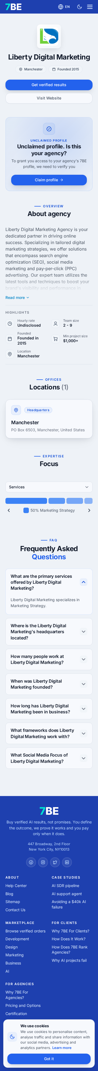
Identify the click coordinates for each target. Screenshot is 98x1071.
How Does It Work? (68, 938)
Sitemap (12, 901)
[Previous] (8, 510)
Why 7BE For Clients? (70, 931)
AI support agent (67, 893)
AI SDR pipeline (65, 885)
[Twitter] (55, 862)
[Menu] (90, 7)
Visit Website (49, 98)
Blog (9, 893)
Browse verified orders (25, 931)
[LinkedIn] (67, 862)
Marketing (14, 955)
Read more (15, 297)
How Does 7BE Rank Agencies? (70, 950)
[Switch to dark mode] (79, 7)
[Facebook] (31, 862)
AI (7, 971)
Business (13, 963)
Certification (16, 1013)
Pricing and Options (23, 1005)
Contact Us (15, 909)
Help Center (16, 885)
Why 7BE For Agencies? (16, 995)
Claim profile (46, 179)
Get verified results (49, 84)
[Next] (89, 510)
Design (11, 947)
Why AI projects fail (69, 960)
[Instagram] (43, 862)
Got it (49, 1058)
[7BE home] (49, 811)
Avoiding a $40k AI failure (69, 904)
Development (17, 938)
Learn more (62, 1047)
